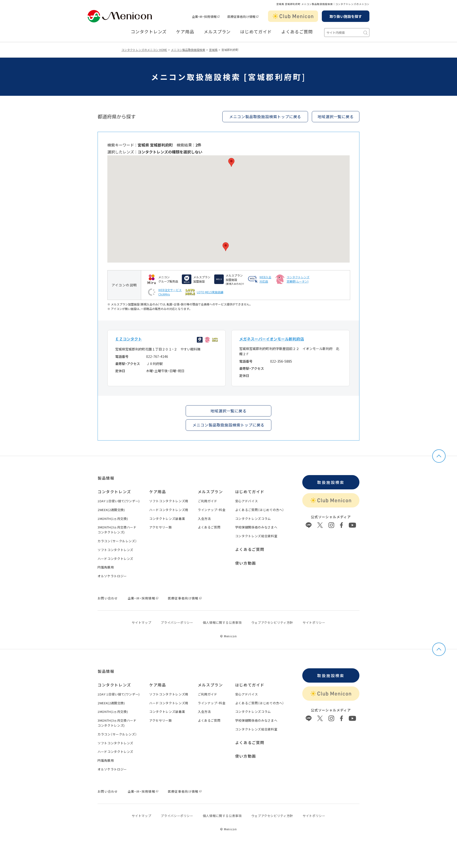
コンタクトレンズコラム (253, 518)
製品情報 (106, 478)
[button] (231, 162)
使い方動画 (245, 563)
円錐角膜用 (106, 567)
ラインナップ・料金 (212, 509)
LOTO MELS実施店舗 (210, 292)
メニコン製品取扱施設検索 (188, 50)
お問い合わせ (108, 598)
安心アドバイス (246, 501)
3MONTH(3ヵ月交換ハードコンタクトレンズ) (117, 529)
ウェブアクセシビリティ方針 (272, 622)
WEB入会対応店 (265, 279)
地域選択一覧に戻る (228, 411)
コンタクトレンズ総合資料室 (256, 536)
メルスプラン (217, 31)
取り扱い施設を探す (345, 16)
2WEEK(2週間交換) (111, 509)
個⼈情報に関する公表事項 (222, 622)
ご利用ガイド (207, 501)
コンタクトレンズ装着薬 (167, 518)
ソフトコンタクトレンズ (115, 550)
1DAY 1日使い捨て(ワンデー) (119, 501)
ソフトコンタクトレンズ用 (168, 501)
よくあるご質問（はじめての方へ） (259, 509)
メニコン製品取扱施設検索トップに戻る (265, 116)
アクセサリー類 (160, 527)
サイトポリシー (314, 622)
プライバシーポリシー (177, 622)
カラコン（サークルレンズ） (117, 541)
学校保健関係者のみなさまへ (256, 527)
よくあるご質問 (297, 31)
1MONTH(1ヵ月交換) (113, 518)
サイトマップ (141, 622)
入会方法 (204, 518)
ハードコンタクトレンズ (115, 558)
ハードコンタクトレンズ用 (168, 509)
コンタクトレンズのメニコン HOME (144, 50)
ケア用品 (185, 31)
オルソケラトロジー (112, 576)
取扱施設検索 (330, 482)
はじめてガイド (256, 31)
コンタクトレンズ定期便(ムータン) (298, 279)
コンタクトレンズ (149, 31)
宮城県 (213, 50)
